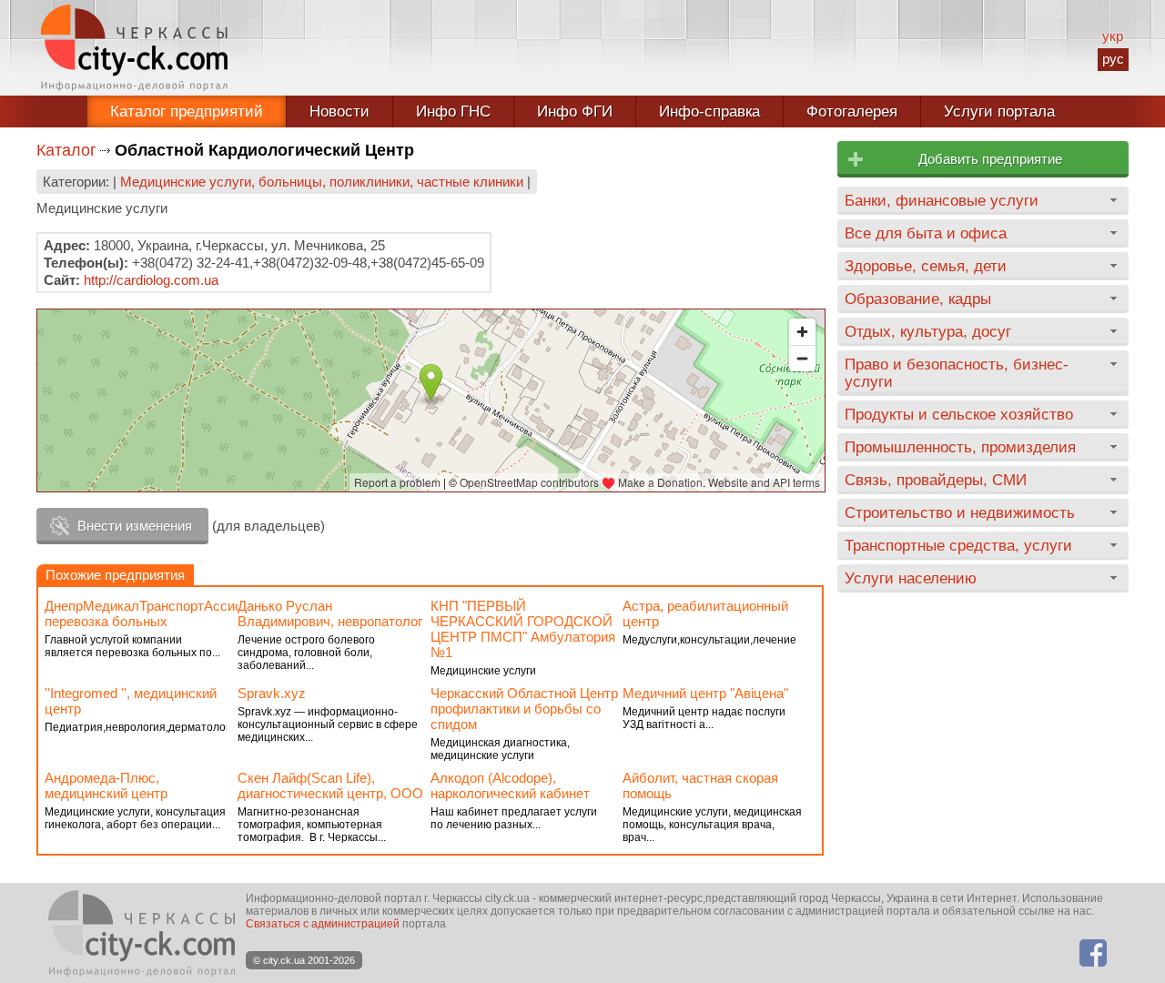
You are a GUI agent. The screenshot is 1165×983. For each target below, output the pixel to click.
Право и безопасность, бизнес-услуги (957, 373)
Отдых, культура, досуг (928, 331)
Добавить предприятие (990, 159)
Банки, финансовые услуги (941, 200)
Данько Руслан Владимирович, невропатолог (330, 613)
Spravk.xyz (272, 693)
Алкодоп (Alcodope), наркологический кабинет (510, 785)
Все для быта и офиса (926, 233)
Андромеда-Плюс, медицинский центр (106, 785)
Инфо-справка (709, 111)
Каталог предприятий (186, 111)
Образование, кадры (918, 298)
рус (1113, 58)
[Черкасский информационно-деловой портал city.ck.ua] (134, 48)
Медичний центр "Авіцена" (705, 693)
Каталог (66, 150)
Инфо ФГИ (575, 111)
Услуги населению (911, 578)
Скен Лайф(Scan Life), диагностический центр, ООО (330, 785)
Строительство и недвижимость (960, 512)
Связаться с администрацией (323, 923)
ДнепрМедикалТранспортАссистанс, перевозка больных (159, 613)
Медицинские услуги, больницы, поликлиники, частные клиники (321, 181)
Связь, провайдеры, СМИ (936, 479)
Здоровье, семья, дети (926, 266)
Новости (339, 111)
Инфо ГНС (453, 111)
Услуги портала (999, 111)
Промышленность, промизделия (960, 447)
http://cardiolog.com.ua (151, 280)
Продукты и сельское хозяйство (959, 414)
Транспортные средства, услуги (958, 545)
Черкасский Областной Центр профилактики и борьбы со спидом (524, 708)
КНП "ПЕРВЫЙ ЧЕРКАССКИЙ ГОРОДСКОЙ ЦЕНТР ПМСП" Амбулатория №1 (523, 629)
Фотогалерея (851, 111)
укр (1112, 36)
